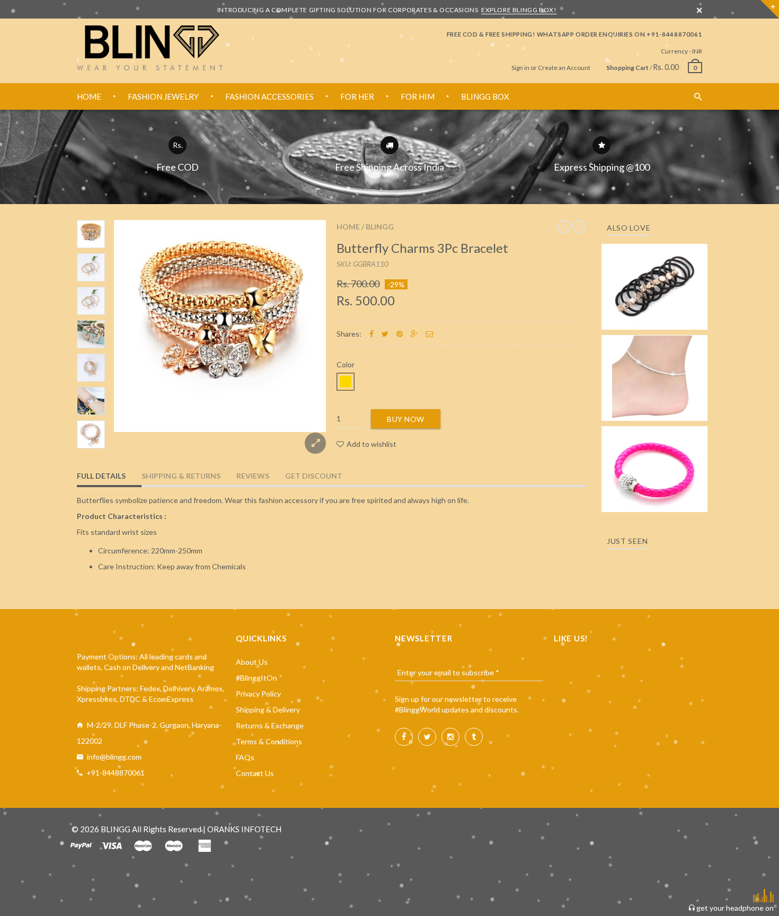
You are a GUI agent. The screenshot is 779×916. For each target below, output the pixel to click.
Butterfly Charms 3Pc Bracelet (422, 248)
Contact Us (255, 773)
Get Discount (313, 475)
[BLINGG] (150, 48)
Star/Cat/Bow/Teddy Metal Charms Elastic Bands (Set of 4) (654, 271)
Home (348, 226)
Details (658, 318)
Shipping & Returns (180, 475)
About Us (252, 661)
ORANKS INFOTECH (244, 829)
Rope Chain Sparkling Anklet (654, 374)
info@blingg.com (114, 756)
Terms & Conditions (269, 741)
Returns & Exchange (270, 725)
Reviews (252, 475)
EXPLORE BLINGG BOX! (518, 10)
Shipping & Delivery (268, 709)
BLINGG (380, 226)
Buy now (405, 419)
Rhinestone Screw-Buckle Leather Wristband (654, 459)
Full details (101, 475)
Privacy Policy (258, 693)
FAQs (245, 757)
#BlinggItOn (256, 677)
